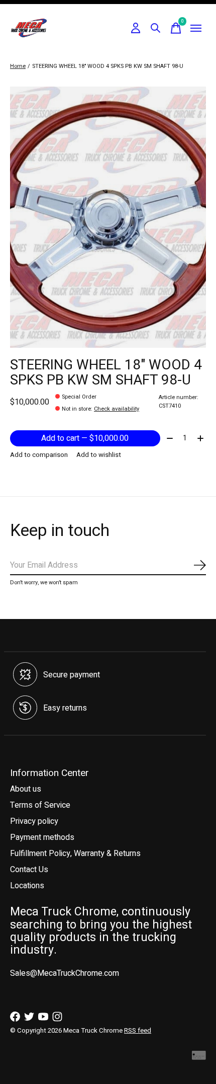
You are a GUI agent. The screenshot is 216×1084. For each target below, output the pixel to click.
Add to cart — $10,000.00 (85, 438)
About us (25, 789)
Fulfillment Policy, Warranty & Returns (75, 853)
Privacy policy (34, 821)
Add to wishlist (98, 455)
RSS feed (137, 1031)
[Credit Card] (199, 1057)
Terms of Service (40, 805)
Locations (27, 886)
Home (18, 66)
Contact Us (29, 870)
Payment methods (42, 837)
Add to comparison (39, 455)
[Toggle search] (156, 28)
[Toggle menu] (196, 28)
